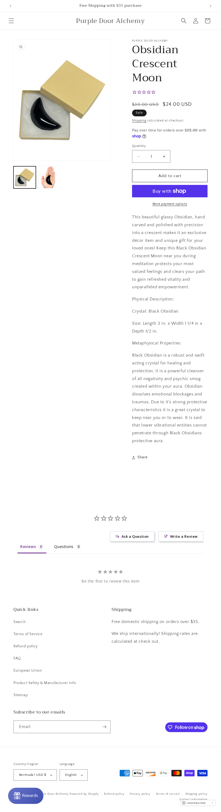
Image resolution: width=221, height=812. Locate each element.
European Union (27, 670)
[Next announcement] (210, 6)
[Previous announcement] (10, 6)
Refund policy (25, 646)
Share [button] (142, 457)
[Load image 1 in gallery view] (24, 177)
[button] (11, 21)
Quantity (139, 146)
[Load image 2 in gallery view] (50, 177)
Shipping (139, 120)
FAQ (17, 658)
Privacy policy (140, 794)
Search (19, 622)
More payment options (170, 204)
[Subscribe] (104, 726)
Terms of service (168, 794)
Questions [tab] (63, 546)
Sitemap (20, 695)
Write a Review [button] (184, 536)
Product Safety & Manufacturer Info (44, 683)
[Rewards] (25, 796)
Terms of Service (28, 634)
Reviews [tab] (28, 546)
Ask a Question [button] (135, 536)
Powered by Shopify (84, 794)
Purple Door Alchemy (52, 794)
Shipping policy (196, 794)
